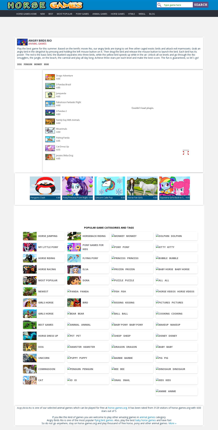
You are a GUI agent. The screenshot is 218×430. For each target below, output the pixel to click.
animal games (37, 43)
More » (172, 423)
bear (46, 64)
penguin (28, 64)
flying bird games (104, 420)
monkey (38, 64)
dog (19, 64)
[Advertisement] (109, 29)
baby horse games (145, 420)
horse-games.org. (118, 407)
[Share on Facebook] (196, 152)
